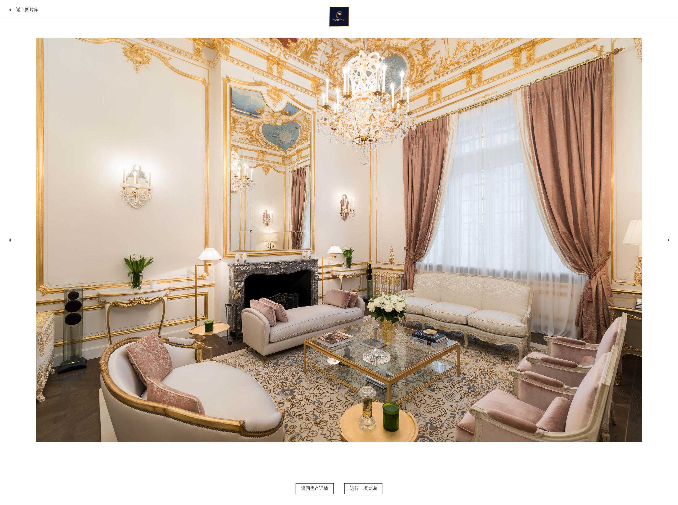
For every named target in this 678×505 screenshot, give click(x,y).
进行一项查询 (363, 488)
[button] (8, 240)
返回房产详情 (314, 488)
